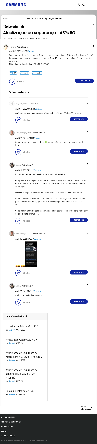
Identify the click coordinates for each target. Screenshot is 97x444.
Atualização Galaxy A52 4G (20, 339)
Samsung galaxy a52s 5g (19, 391)
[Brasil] (16, 4)
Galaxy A (31, 51)
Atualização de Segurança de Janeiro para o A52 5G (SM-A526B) (22, 373)
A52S (27, 73)
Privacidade (7, 427)
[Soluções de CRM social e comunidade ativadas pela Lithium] (86, 408)
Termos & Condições (11, 422)
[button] (89, 46)
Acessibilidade (8, 417)
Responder (79, 119)
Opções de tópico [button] (89, 25)
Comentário (84, 81)
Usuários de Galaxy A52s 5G (21, 326)
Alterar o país (8, 436)
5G (15, 73)
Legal (4, 431)
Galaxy (39, 73)
